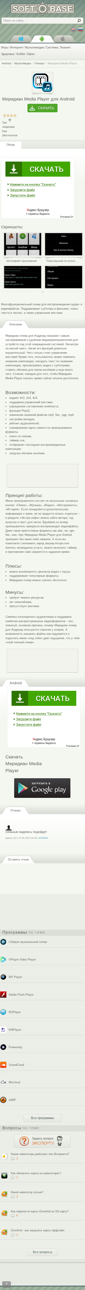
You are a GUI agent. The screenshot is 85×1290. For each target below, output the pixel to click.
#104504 (43, 838)
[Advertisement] (42, 476)
